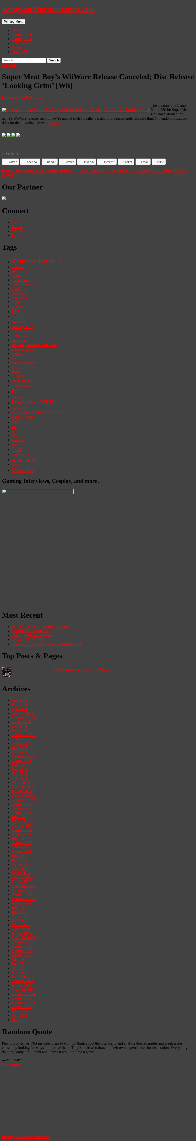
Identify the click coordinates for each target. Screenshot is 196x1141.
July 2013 (18, 856)
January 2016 (21, 791)
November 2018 (23, 717)
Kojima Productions (22, 349)
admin (37, 97)
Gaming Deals (22, 34)
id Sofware (19, 335)
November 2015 (23, 800)
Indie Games (19, 340)
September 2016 (23, 756)
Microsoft (16, 367)
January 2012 (21, 933)
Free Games (17, 317)
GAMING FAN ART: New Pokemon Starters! (46, 644)
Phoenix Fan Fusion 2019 (30, 631)
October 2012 (21, 895)
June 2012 (19, 912)
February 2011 (22, 981)
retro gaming (22, 417)
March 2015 (20, 821)
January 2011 (21, 985)
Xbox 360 (22, 470)
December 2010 (23, 989)
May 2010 (19, 1015)
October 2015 (21, 804)
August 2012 (21, 903)
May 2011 (19, 968)
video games (23, 459)
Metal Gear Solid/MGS (24, 362)
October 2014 (21, 830)
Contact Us (19, 52)
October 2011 (21, 946)
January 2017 (21, 752)
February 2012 (22, 929)
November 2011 (23, 942)
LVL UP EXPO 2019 (27, 640)
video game (20, 454)
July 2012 (18, 907)
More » (54, 123)
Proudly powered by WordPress (26, 1137)
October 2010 (21, 998)
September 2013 (23, 847)
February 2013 (22, 877)
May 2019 (19, 705)
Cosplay (16, 289)
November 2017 (23, 735)
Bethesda (17, 267)
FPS (16, 311)
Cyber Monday (19, 297)
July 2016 (18, 765)
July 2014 (18, 838)
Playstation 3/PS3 (32, 402)
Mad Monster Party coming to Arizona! (41, 627)
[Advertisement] (98, 572)
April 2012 (19, 920)
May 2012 (19, 916)
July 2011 (18, 959)
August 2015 (21, 812)
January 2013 (21, 882)
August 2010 (21, 1007)
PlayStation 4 (18, 408)
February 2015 (22, 825)
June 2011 (19, 964)
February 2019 (22, 713)
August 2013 (21, 851)
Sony (15, 435)
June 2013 (19, 860)
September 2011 (23, 951)
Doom (15, 302)
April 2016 (19, 778)
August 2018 (21, 722)
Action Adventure (36, 261)
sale (13, 427)
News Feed (17, 375)
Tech (16, 449)
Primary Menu (13, 22)
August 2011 (21, 955)
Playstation (17, 397)
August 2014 (21, 834)
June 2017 (19, 748)
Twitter (16, 227)
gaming (19, 322)
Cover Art (18, 293)
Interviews (19, 43)
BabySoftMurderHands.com (48, 9)
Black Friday (21, 271)
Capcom (16, 276)
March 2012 (20, 925)
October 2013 (21, 843)
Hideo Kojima (19, 331)
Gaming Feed (21, 39)
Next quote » (12, 1064)
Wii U (16, 464)
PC (14, 391)
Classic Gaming (23, 284)
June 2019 (19, 700)
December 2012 (23, 886)
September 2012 (23, 899)
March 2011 (20, 977)
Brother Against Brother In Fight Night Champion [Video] (56, 171)
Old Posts (9, 65)
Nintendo (21, 380)
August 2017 (21, 743)
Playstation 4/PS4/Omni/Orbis (36, 412)
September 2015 (23, 808)
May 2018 (19, 730)
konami (17, 354)
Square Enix (18, 440)
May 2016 (19, 774)
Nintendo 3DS (20, 386)
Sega (14, 431)
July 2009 (18, 1020)
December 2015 (23, 795)
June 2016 (19, 769)
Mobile (15, 371)
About (16, 47)
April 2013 (19, 869)
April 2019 (19, 709)
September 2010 (23, 1002)
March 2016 (20, 782)
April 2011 (19, 972)
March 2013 (20, 873)
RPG (16, 422)
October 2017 (21, 739)
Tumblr (16, 235)
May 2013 (19, 864)
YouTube (18, 231)
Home (16, 30)
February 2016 (22, 787)
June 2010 (19, 1011)
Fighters (16, 306)
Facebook (18, 222)
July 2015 (18, 817)
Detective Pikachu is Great (31, 635)
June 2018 (19, 726)
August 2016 (21, 761)
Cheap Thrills (20, 280)
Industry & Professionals (34, 344)
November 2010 (23, 994)
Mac (13, 358)
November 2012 (23, 890)
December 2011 (23, 938)
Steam (14, 444)
